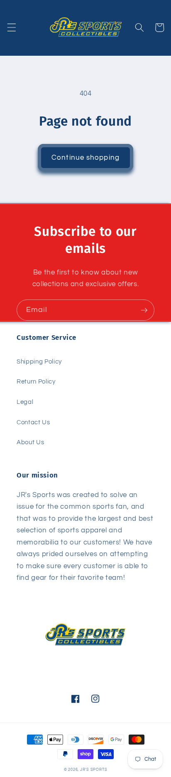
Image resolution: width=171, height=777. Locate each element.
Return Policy (36, 381)
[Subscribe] (144, 310)
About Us (30, 442)
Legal (25, 401)
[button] (11, 27)
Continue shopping (85, 157)
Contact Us (33, 422)
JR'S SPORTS (93, 769)
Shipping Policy (39, 361)
